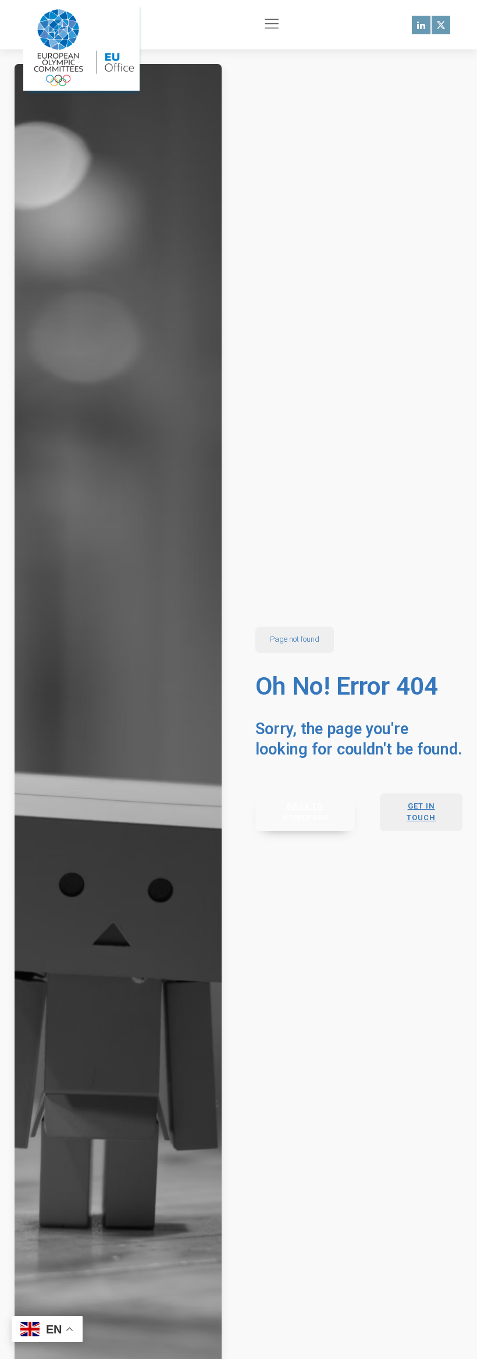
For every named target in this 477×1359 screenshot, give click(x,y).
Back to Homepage (305, 812)
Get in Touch (421, 812)
